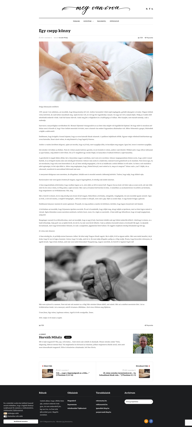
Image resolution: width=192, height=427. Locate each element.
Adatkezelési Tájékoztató (77, 408)
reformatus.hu (101, 401)
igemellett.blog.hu (102, 408)
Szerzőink (88, 21)
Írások (68, 337)
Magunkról (101, 21)
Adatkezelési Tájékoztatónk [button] (13, 410)
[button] (5, 413)
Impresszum (114, 21)
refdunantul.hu (102, 405)
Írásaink (76, 21)
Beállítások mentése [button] (21, 421)
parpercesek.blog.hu (103, 412)
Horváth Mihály (63, 38)
